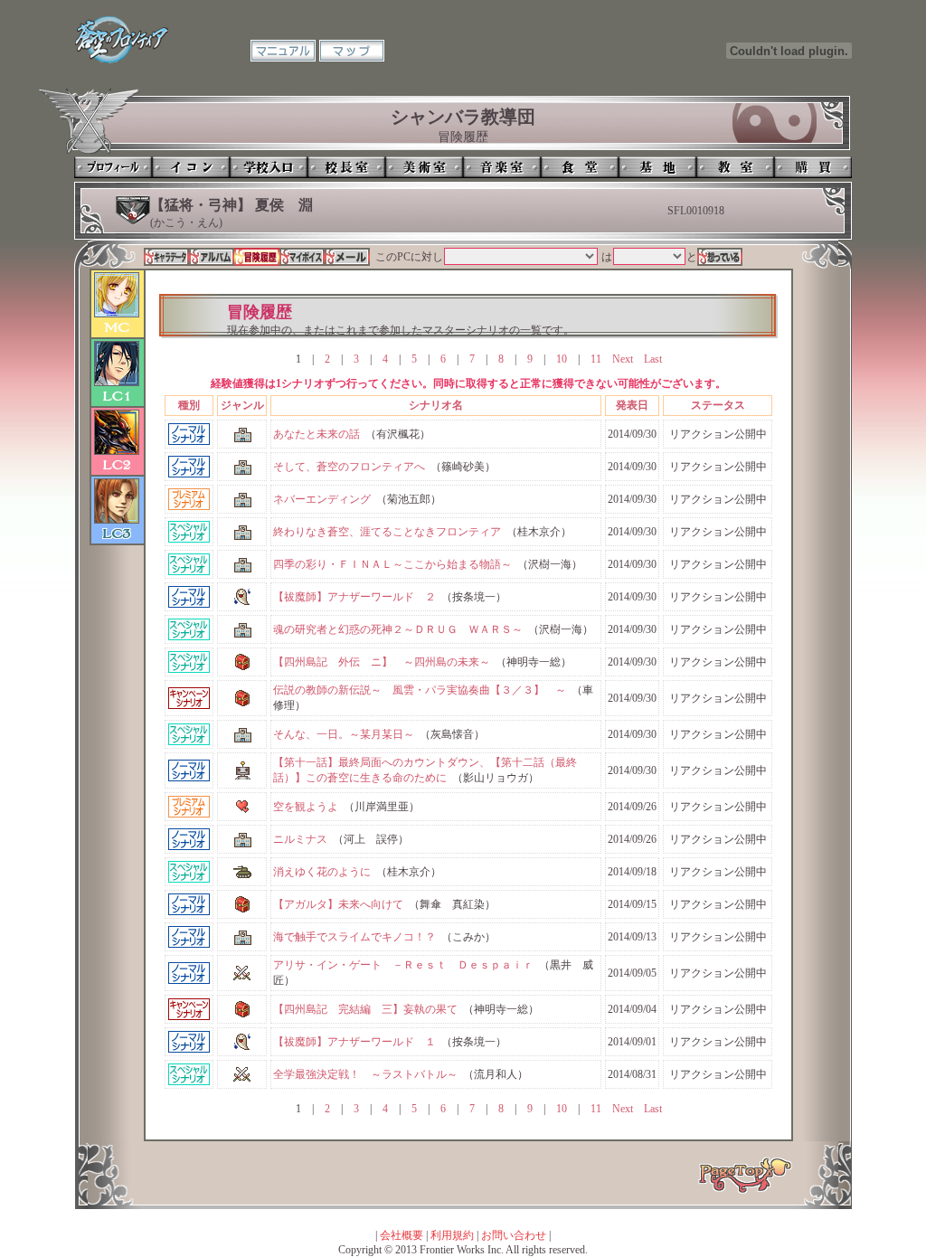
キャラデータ (166, 257)
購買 (813, 167)
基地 (657, 167)
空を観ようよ (305, 806)
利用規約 (452, 1235)
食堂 (580, 167)
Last (653, 359)
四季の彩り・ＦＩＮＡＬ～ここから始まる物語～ (392, 564)
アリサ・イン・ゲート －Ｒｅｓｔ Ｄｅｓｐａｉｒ (403, 965)
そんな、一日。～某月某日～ (343, 734)
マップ (351, 50)
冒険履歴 (256, 257)
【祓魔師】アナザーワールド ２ (354, 597)
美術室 (424, 167)
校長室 (346, 167)
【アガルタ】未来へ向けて (338, 904)
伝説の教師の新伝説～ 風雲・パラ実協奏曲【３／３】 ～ (419, 690)
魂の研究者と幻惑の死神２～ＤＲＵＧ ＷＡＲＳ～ (398, 629)
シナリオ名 (436, 405)
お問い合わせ (513, 1235)
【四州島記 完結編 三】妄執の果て (365, 1009)
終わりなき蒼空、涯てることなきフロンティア (387, 531)
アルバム (211, 257)
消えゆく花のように (322, 871)
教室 (735, 167)
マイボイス (302, 257)
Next (622, 359)
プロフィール (113, 167)
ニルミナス (300, 839)
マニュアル (283, 50)
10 (561, 359)
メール (347, 257)
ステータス (718, 405)
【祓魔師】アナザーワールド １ (354, 1041)
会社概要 (401, 1235)
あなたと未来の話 (316, 434)
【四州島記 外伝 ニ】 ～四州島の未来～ (381, 662)
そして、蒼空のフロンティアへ (349, 466)
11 (596, 359)
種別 (189, 405)
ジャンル (242, 405)
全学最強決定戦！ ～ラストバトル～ (365, 1074)
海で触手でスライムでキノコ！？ (354, 937)
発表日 (632, 405)
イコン (191, 167)
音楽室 (502, 167)
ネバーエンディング (322, 499)
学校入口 (268, 167)
